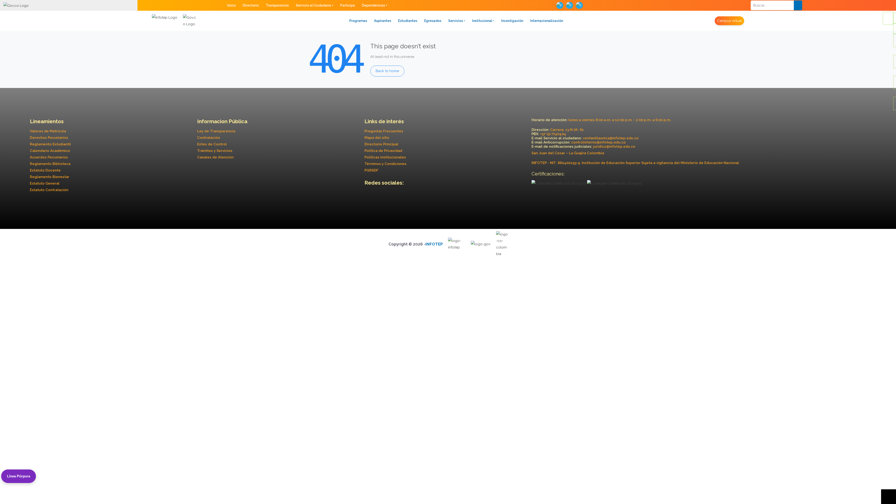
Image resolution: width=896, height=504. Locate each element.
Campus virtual (729, 21)
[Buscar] (798, 5)
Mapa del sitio (376, 138)
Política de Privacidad (383, 151)
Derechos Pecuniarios (49, 138)
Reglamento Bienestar (49, 177)
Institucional (482, 21)
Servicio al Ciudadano (313, 5)
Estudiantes (407, 21)
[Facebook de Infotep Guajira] (368, 196)
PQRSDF (371, 170)
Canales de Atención (215, 157)
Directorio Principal (381, 144)
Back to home (387, 71)
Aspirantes (382, 21)
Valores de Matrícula (48, 131)
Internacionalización (546, 21)
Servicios (455, 21)
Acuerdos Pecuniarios (49, 157)
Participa (347, 5)
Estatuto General (45, 183)
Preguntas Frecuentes (383, 131)
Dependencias (373, 5)
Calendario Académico (50, 151)
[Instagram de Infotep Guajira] (376, 196)
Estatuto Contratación (49, 190)
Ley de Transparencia (216, 131)
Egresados (432, 21)
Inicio (231, 5)
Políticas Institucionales (385, 157)
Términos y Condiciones (385, 164)
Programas (358, 21)
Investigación (512, 21)
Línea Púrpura (18, 476)
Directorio (251, 5)
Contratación (208, 138)
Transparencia (277, 5)
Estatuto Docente (45, 170)
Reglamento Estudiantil (50, 144)
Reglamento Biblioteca (50, 164)
